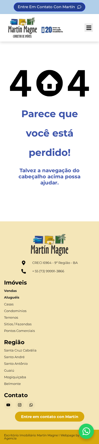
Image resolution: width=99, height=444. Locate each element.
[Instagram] (19, 405)
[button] (89, 27)
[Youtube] (8, 405)
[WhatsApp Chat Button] (86, 431)
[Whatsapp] (31, 405)
